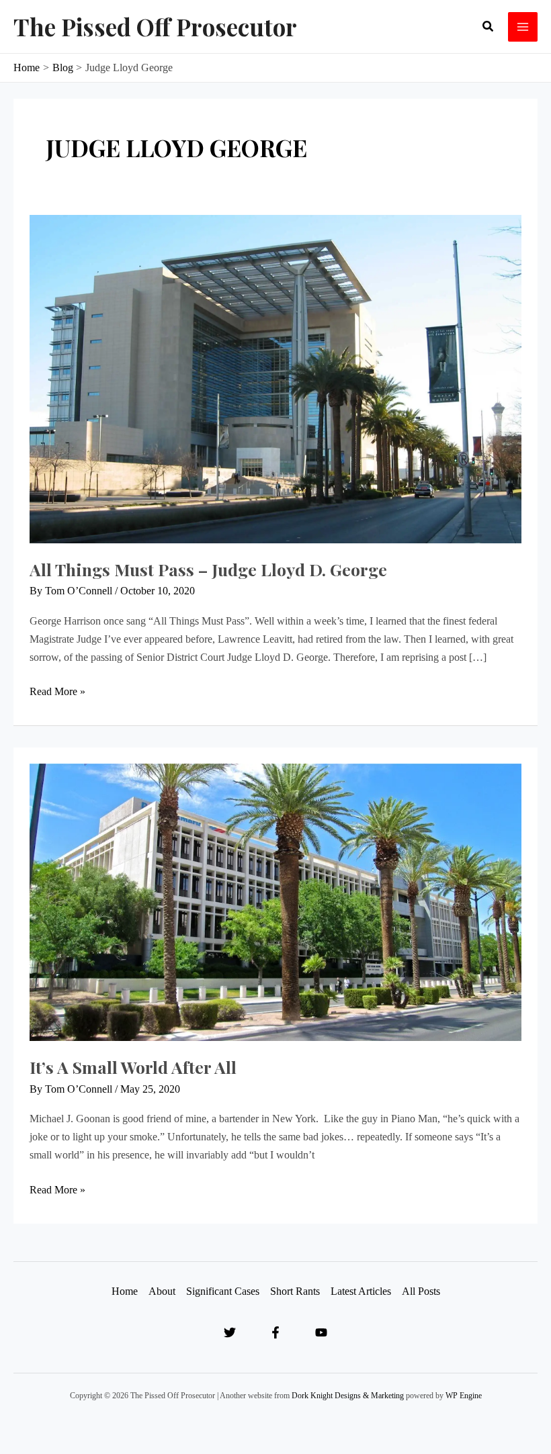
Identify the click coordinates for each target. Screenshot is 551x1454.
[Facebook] (275, 1332)
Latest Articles (361, 1291)
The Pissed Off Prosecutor (155, 26)
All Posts (421, 1291)
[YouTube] (321, 1332)
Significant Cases (222, 1291)
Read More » (57, 689)
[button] (488, 27)
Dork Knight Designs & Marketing (348, 1395)
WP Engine (464, 1395)
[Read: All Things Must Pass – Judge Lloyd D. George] (275, 377)
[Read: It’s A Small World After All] (275, 901)
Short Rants (295, 1291)
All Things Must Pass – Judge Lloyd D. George (208, 569)
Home (125, 1291)
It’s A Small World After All (133, 1067)
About (162, 1291)
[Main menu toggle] (523, 27)
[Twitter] (230, 1332)
